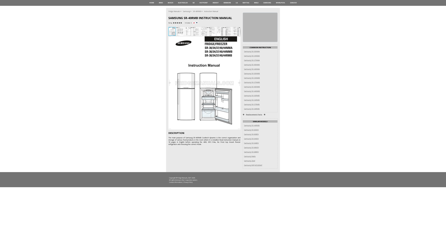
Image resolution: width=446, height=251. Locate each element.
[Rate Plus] (194, 23)
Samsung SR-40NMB (252, 87)
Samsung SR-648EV (251, 143)
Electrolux (183, 3)
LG (237, 3)
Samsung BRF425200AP (253, 165)
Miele (256, 3)
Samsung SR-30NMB (252, 73)
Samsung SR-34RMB (252, 100)
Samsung (267, 3)
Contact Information (175, 182)
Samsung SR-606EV (251, 130)
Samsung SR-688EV (251, 152)
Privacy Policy (188, 182)
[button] (180, 31)
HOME (151, 3)
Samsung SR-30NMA (252, 51)
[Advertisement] (260, 27)
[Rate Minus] (196, 23)
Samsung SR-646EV (251, 139)
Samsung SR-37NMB (252, 82)
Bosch (170, 3)
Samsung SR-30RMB (252, 95)
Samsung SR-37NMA (252, 60)
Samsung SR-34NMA (252, 56)
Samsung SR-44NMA (252, 69)
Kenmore (227, 3)
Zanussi (293, 3)
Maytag (246, 3)
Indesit (216, 3)
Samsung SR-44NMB (252, 91)
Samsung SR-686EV (251, 147)
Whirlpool (280, 3)
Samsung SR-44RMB (252, 109)
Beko (161, 3)
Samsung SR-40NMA (252, 65)
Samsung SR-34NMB (252, 78)
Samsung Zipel (249, 161)
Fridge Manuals (182, 178)
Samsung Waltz (250, 156)
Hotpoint (203, 3)
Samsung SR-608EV (251, 134)
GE (194, 3)
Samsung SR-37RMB (252, 104)
